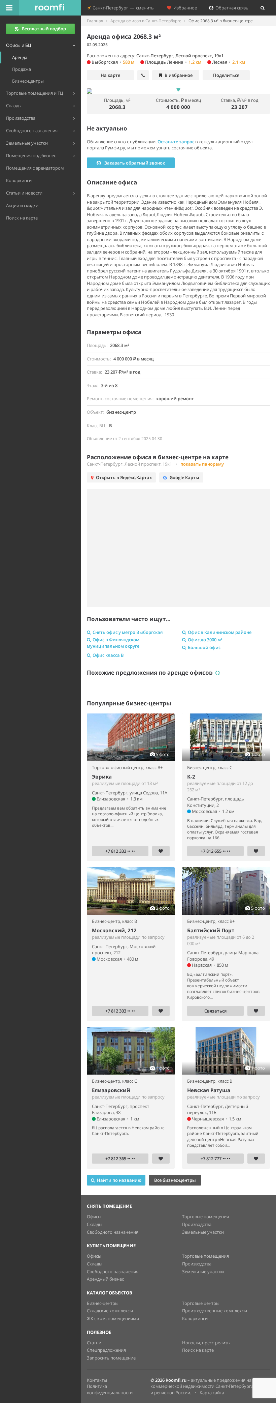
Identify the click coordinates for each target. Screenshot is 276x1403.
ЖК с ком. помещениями (113, 1318)
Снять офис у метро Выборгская (128, 632)
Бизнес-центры (102, 1303)
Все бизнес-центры (175, 1180)
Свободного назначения (112, 1232)
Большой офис (204, 647)
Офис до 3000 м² (205, 640)
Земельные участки (203, 1232)
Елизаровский (111, 1090)
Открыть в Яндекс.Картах (124, 477)
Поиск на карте (198, 1350)
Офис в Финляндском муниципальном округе (113, 643)
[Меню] (9, 8)
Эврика (102, 776)
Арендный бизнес (105, 1279)
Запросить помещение (111, 1358)
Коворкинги (195, 1318)
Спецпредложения (106, 1350)
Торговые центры (200, 1303)
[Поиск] (262, 8)
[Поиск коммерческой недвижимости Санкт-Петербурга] (50, 8)
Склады (94, 1224)
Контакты (97, 1380)
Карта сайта (212, 1393)
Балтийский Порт (210, 930)
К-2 (191, 776)
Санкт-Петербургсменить (122, 8)
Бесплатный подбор (44, 29)
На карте (110, 75)
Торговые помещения (205, 1217)
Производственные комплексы (214, 1311)
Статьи (94, 1343)
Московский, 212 (114, 930)
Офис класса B (108, 655)
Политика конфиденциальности (110, 1389)
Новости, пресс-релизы (206, 1343)
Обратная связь (230, 8)
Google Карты (184, 477)
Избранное (184, 8)
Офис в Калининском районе (219, 632)
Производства (196, 1224)
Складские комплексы (110, 1311)
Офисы (94, 1217)
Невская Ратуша (208, 1090)
